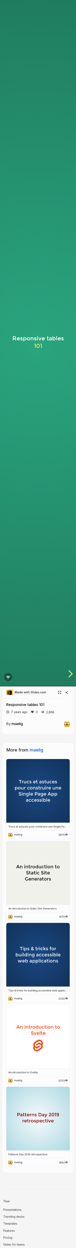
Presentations (12, 1209)
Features (9, 1230)
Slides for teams (14, 1244)
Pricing (7, 1237)
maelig (17, 723)
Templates (10, 1223)
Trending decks (14, 1216)
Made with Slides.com (30, 692)
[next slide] (70, 673)
